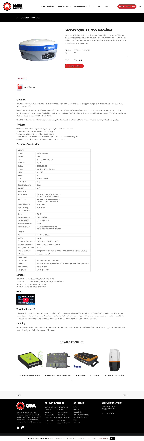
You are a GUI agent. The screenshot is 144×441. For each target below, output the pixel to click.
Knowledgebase (78, 412)
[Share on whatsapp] (77, 60)
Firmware (48, 410)
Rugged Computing (64, 417)
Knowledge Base (78, 6)
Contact (106, 6)
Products (50, 6)
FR (111, 6)
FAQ (99, 6)
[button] (140, 6)
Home (43, 6)
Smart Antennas (63, 407)
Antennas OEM (49, 415)
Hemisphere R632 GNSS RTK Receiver (86, 376)
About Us (92, 6)
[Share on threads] (75, 60)
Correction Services (51, 417)
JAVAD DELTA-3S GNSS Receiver (29, 376)
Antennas (48, 412)
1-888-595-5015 (109, 413)
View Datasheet (29, 87)
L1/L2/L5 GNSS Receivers (82, 50)
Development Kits (50, 407)
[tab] (22, 79)
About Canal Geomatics (81, 417)
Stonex (76, 53)
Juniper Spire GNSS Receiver (114, 376)
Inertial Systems (63, 412)
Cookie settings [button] (103, 438)
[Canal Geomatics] (12, 6)
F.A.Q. (75, 420)
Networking (61, 415)
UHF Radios (61, 420)
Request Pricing (74, 66)
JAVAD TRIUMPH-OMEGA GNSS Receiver (58, 376)
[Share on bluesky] (79, 60)
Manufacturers (63, 6)
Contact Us (77, 422)
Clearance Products (64, 423)
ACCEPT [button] (112, 438)
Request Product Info (127, 6)
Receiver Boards (50, 420)
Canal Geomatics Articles (81, 415)
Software (60, 410)
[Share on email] (81, 60)
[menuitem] (43, 6)
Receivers (48, 423)
